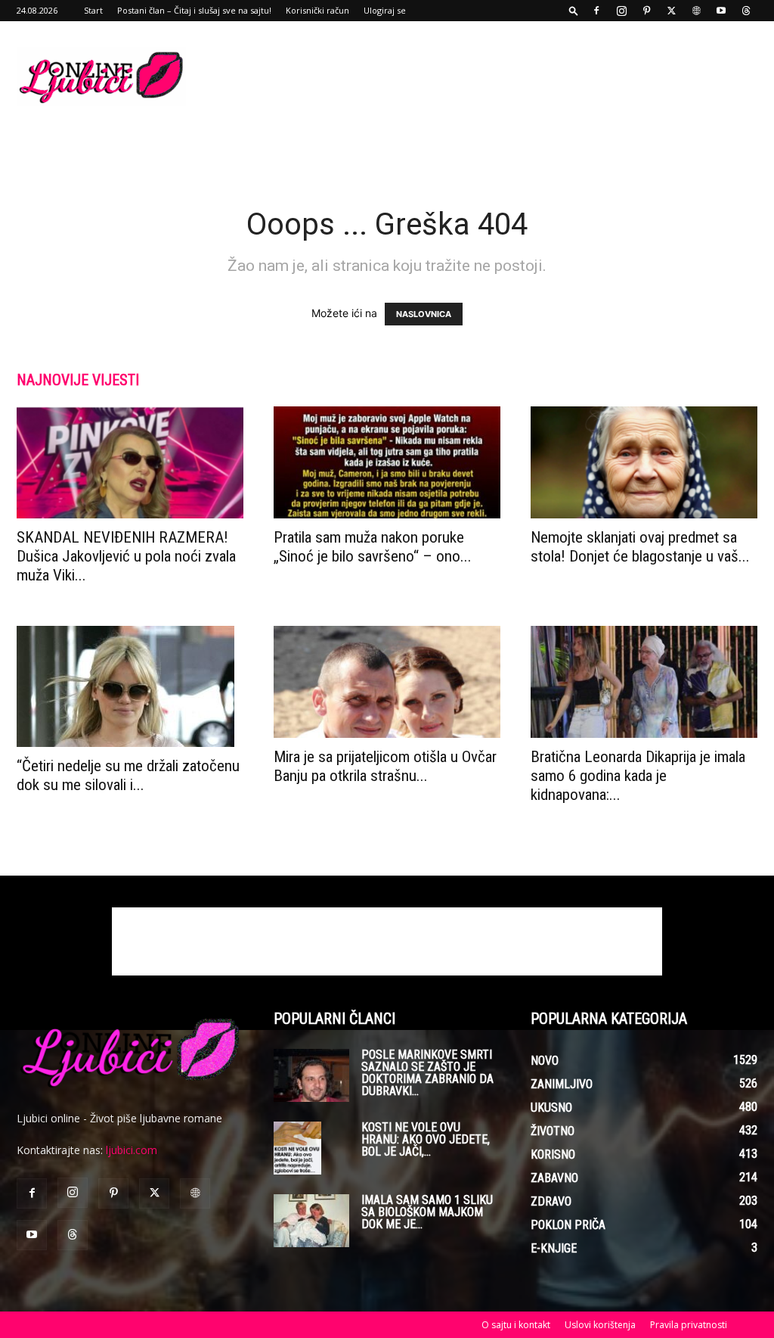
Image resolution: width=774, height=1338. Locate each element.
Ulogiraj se (385, 10)
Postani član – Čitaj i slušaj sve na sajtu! (194, 10)
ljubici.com (131, 1150)
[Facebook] (596, 10)
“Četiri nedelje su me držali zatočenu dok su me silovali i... (128, 775)
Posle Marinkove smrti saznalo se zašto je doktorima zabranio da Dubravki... (427, 1072)
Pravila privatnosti (688, 1324)
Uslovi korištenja (600, 1324)
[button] (573, 10)
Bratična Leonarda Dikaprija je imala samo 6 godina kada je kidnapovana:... (638, 776)
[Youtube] (721, 10)
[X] (671, 10)
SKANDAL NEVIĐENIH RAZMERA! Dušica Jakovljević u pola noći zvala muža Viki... (126, 556)
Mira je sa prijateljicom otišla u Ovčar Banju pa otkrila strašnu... (385, 766)
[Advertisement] (482, 76)
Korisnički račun (317, 10)
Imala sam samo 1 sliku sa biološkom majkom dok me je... (427, 1212)
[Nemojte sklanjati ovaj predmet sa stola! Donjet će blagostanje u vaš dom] (644, 462)
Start (93, 10)
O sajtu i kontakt (515, 1324)
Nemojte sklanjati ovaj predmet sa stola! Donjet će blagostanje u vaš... (640, 546)
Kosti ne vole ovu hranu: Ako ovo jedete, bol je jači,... (425, 1139)
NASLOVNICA (423, 314)
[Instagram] (621, 10)
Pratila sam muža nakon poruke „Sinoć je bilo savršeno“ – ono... (373, 546)
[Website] (696, 10)
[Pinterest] (646, 10)
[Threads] (746, 10)
